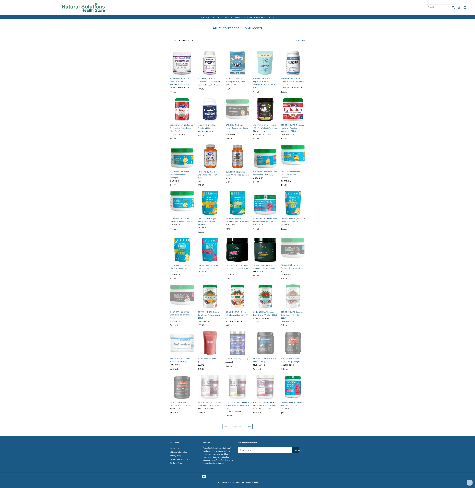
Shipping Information (178, 452)
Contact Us (174, 448)
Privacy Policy (175, 456)
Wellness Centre (176, 463)
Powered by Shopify (252, 482)
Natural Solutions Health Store (233, 482)
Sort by (173, 41)
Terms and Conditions (179, 459)
